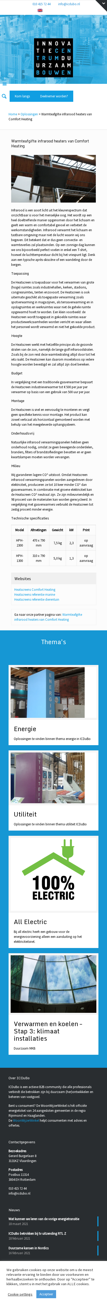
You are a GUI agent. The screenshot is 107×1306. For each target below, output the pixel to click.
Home (13, 114)
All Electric (30, 921)
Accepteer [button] (46, 1294)
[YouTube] (66, 10)
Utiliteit (25, 814)
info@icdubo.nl (69, 4)
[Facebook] (46, 10)
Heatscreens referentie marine (34, 594)
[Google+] (53, 10)
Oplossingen (29, 114)
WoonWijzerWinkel (26, 1120)
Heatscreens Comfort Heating (34, 589)
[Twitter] (60, 10)
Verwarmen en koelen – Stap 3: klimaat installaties (48, 1031)
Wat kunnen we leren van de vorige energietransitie (44, 1219)
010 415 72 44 (41, 4)
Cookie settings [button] (20, 1294)
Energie (25, 729)
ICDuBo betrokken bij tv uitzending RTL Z (37, 1233)
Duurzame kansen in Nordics (29, 1248)
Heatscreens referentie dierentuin (36, 599)
